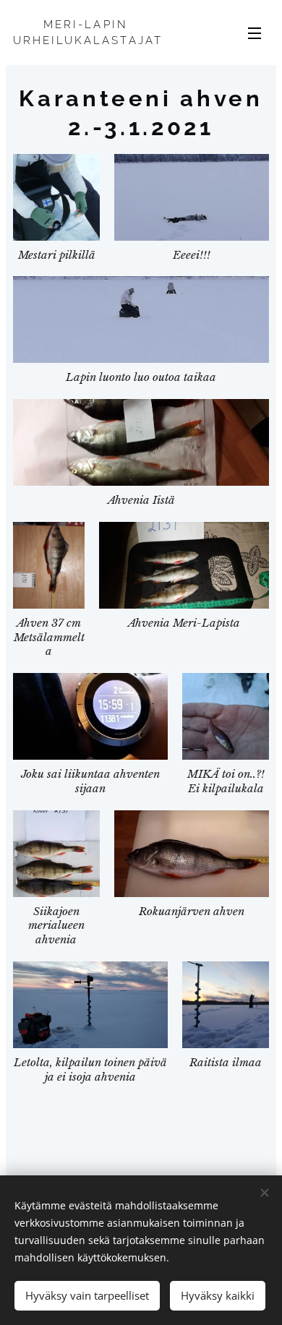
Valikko (254, 32)
